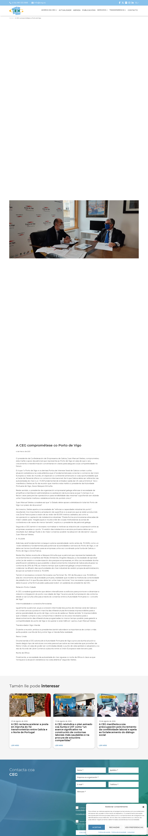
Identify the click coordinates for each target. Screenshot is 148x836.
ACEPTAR (96, 827)
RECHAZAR (114, 827)
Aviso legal (130, 832)
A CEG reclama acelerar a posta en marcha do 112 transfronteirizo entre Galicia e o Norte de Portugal (29, 728)
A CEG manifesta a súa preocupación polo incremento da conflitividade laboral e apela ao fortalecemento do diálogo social (118, 729)
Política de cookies (104, 832)
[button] (143, 807)
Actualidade (19, 697)
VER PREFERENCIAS (134, 827)
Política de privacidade (118, 832)
